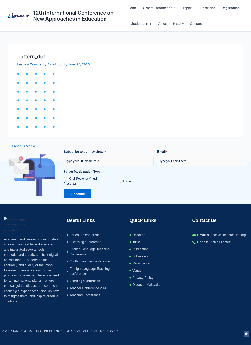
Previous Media (21, 146)
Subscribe (77, 194)
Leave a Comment (30, 64)
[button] (174, 8)
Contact (196, 23)
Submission (207, 8)
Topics (187, 8)
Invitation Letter (139, 23)
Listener (128, 181)
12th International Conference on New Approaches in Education (73, 16)
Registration (231, 8)
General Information (157, 8)
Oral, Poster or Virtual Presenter (80, 181)
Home (132, 8)
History (178, 23)
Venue (162, 23)
